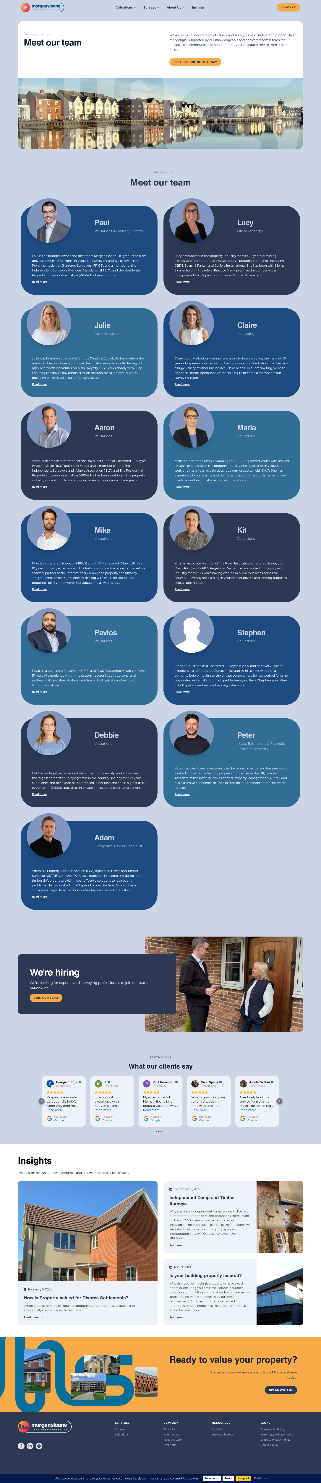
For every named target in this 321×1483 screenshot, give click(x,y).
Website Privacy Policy (275, 1439)
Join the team (172, 1434)
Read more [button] (54, 1110)
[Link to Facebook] (21, 1446)
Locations (169, 1445)
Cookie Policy (269, 1445)
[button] (42, 1101)
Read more (39, 281)
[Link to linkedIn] (30, 1446)
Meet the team (173, 1439)
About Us (174, 7)
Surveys (150, 7)
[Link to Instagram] (39, 1446)
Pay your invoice (223, 1434)
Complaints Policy (272, 1429)
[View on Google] (50, 1084)
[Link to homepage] (42, 7)
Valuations (124, 7)
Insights (198, 7)
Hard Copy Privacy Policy (277, 1434)
